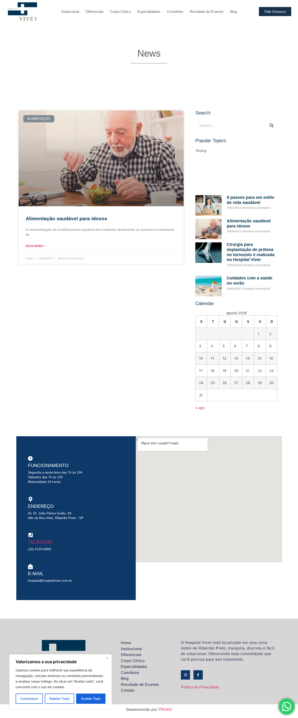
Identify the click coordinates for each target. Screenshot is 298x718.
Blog (233, 12)
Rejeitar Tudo (59, 699)
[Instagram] (185, 674)
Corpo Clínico (120, 12)
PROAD (165, 709)
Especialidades (148, 12)
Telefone (40, 542)
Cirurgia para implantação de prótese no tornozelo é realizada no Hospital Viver (250, 252)
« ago (200, 408)
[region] (60, 681)
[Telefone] (30, 535)
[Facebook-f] (198, 674)
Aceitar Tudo (91, 699)
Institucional (70, 12)
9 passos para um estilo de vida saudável (250, 200)
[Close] (107, 658)
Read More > (35, 246)
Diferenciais (95, 12)
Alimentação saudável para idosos (66, 218)
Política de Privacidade (200, 687)
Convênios (175, 12)
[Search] (271, 125)
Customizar (29, 699)
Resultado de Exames (207, 12)
